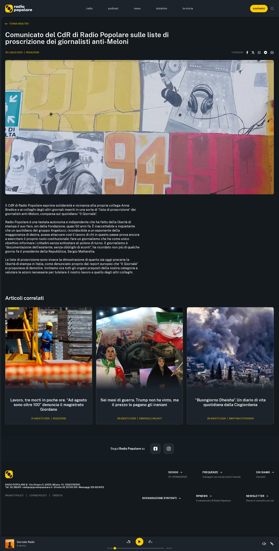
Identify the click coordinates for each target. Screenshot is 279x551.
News (137, 8)
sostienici (259, 8)
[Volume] (264, 544)
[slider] (115, 548)
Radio (89, 8)
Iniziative (161, 8)
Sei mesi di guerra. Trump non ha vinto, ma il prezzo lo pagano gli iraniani (139, 402)
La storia (188, 8)
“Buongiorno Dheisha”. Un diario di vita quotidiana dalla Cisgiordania (230, 402)
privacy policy (14, 495)
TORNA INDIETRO (19, 23)
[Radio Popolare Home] (18, 8)
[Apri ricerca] (272, 8)
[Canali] (272, 544)
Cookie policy (38, 495)
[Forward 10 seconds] (150, 542)
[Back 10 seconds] (128, 542)
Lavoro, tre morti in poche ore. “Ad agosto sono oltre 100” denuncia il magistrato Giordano (48, 405)
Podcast (113, 8)
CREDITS (57, 495)
